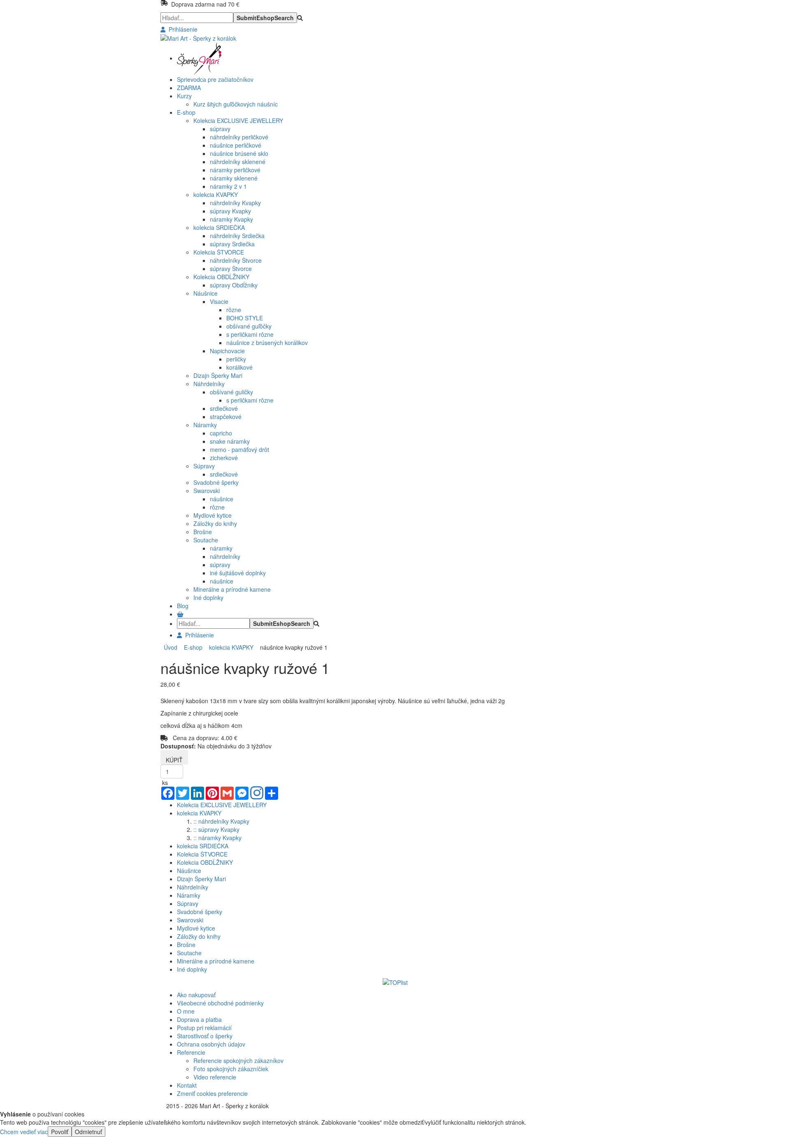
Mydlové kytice (212, 515)
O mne (186, 1011)
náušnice (221, 499)
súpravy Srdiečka (232, 244)
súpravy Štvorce (231, 268)
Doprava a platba (199, 1019)
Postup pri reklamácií (204, 1028)
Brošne (202, 532)
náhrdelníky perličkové (239, 137)
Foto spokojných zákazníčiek (230, 1069)
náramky (221, 548)
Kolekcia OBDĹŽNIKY (221, 277)
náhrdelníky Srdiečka (237, 236)
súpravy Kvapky (230, 211)
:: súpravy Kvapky (216, 829)
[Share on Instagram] (256, 794)
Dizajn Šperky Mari (217, 375)
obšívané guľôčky (249, 326)
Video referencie (214, 1077)
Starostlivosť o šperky (204, 1036)
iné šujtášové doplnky (238, 573)
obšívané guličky (231, 392)
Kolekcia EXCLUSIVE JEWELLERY (238, 120)
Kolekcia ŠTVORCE (218, 252)
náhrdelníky (225, 556)
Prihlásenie (181, 29)
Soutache (205, 540)
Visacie (219, 301)
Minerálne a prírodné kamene (232, 589)
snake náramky (230, 441)
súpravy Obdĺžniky (234, 285)
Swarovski (206, 490)
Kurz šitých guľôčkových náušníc (235, 104)
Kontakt (187, 1085)
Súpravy (204, 466)
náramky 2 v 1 (228, 186)
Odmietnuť (88, 1132)
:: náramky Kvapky (217, 838)
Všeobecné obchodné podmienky (220, 1003)
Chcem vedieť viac (24, 1132)
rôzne (233, 310)
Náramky (205, 425)
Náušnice (205, 293)
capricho (221, 433)
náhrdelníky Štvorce (236, 260)
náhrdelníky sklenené (237, 161)
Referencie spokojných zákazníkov (238, 1060)
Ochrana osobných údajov (211, 1044)
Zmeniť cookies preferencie (212, 1093)
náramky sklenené (234, 178)
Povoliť (59, 1132)
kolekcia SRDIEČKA (219, 227)
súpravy (220, 129)
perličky (236, 359)
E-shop (191, 647)
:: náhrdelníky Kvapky (221, 821)
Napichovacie (227, 351)
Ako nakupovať (196, 995)
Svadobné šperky (216, 482)
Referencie (191, 1052)
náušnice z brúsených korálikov (267, 342)
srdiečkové (224, 408)
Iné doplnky (208, 597)
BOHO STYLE (244, 318)
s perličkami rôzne (250, 334)
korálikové (239, 367)
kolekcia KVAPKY (215, 194)
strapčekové (226, 416)
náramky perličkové (235, 170)
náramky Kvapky (231, 219)
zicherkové (224, 458)
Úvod (170, 647)
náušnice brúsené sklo (239, 153)
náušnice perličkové (235, 145)
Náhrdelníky (209, 384)
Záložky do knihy (215, 523)
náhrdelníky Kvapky (235, 203)
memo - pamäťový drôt (239, 449)
